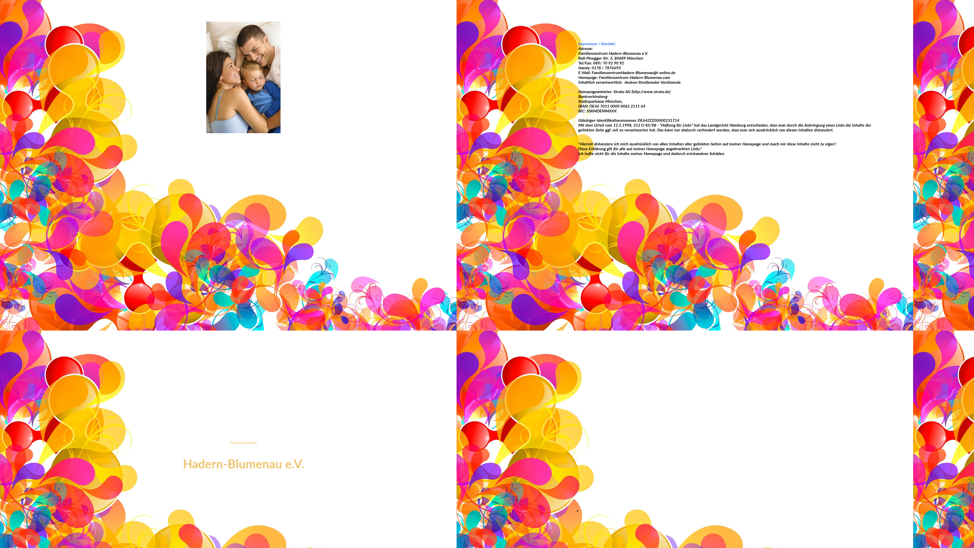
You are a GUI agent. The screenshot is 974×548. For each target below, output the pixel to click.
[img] (243, 77)
